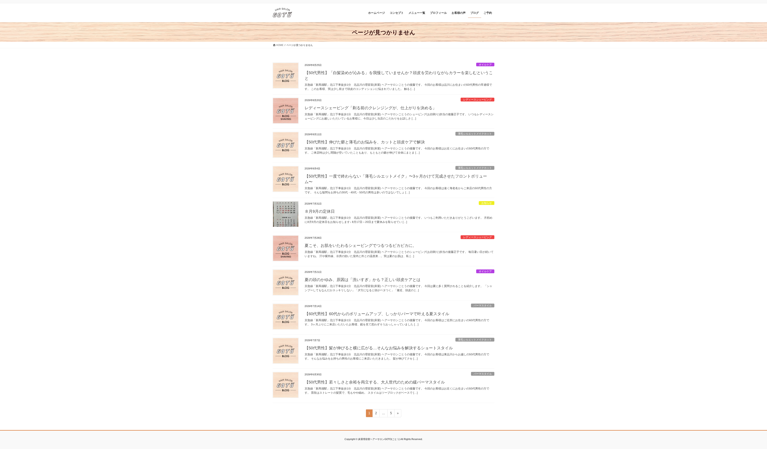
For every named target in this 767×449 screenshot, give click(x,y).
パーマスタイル (483, 305)
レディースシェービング (477, 99)
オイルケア (485, 64)
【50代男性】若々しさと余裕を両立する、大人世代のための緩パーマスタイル (375, 382)
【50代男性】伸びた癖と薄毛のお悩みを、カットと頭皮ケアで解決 (365, 142)
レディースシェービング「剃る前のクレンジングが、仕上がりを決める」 (370, 108)
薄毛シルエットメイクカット (475, 133)
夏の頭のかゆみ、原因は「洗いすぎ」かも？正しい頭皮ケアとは (362, 279)
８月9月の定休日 (320, 211)
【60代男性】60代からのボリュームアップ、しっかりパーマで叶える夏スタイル (377, 314)
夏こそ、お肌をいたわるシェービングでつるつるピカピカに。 (360, 245)
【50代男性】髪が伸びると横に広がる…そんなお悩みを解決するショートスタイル (379, 348)
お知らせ (486, 203)
